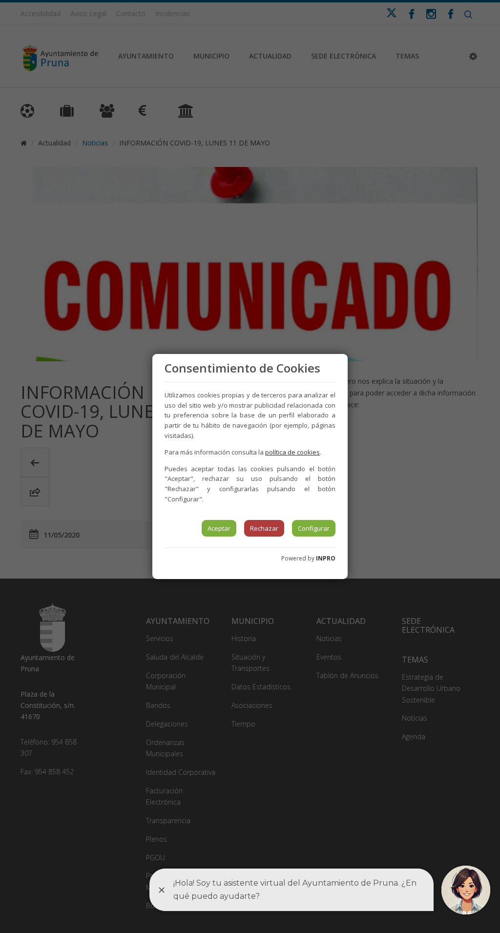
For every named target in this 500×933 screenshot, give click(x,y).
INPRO (325, 558)
